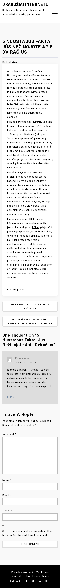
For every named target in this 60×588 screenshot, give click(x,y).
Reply (11, 397)
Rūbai (35, 227)
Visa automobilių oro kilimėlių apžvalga (30, 306)
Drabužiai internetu (25, 4)
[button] (55, 12)
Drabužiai (11, 62)
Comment (9, 434)
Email (6, 495)
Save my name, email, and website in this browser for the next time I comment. (27, 533)
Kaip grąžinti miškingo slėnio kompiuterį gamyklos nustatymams (30, 321)
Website (7, 510)
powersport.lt (44, 386)
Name (6, 480)
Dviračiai (37, 71)
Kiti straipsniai (15, 289)
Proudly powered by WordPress (30, 572)
